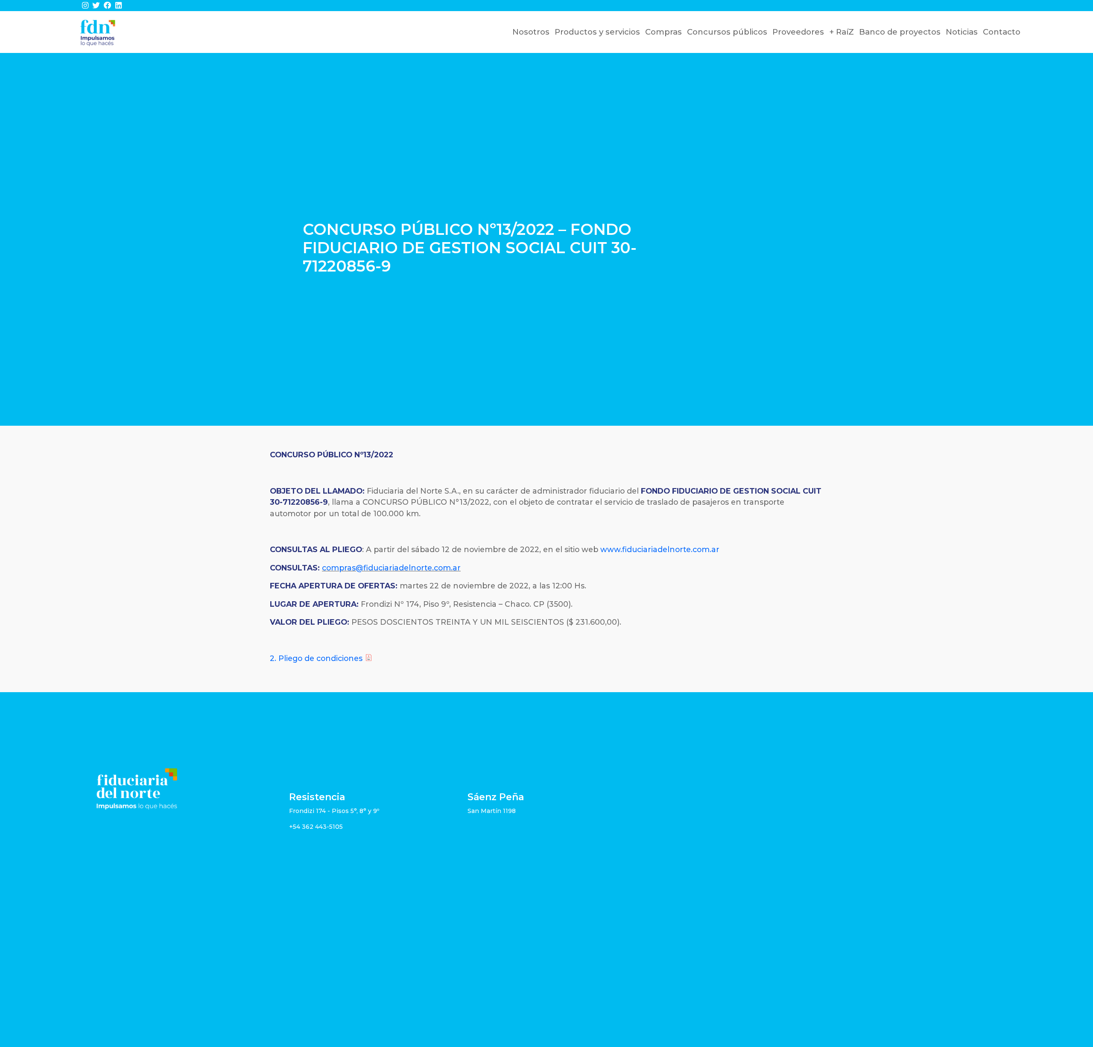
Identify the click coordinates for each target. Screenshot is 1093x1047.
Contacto (1001, 32)
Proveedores (798, 32)
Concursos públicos (727, 32)
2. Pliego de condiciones (316, 658)
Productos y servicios (597, 32)
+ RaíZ (841, 32)
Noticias (962, 32)
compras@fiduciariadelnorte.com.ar (391, 567)
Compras (663, 32)
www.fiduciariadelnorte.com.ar (659, 549)
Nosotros (530, 32)
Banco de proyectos (900, 32)
